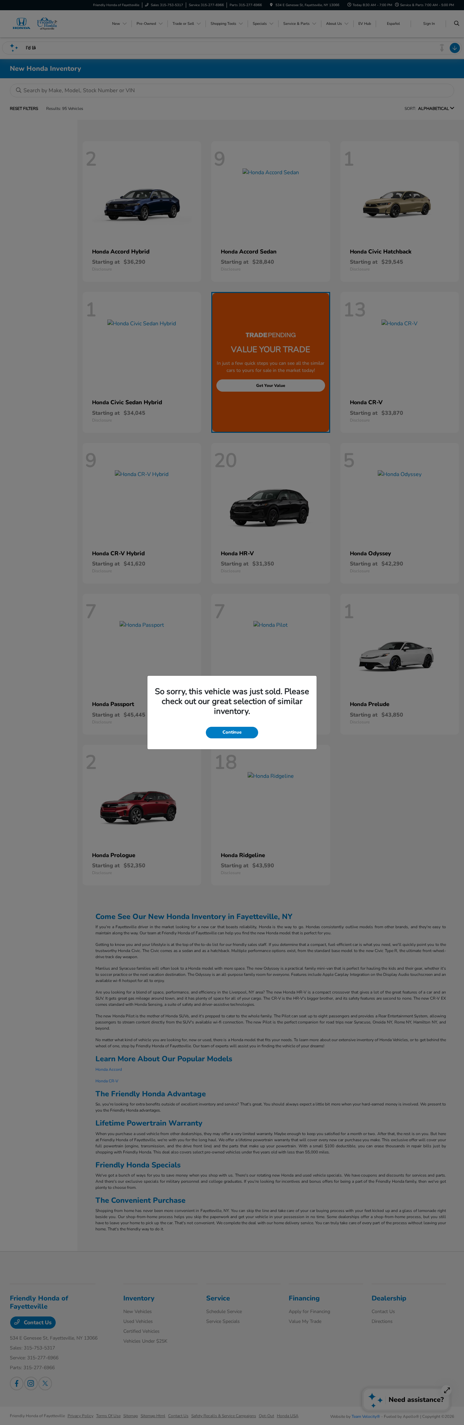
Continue (232, 732)
